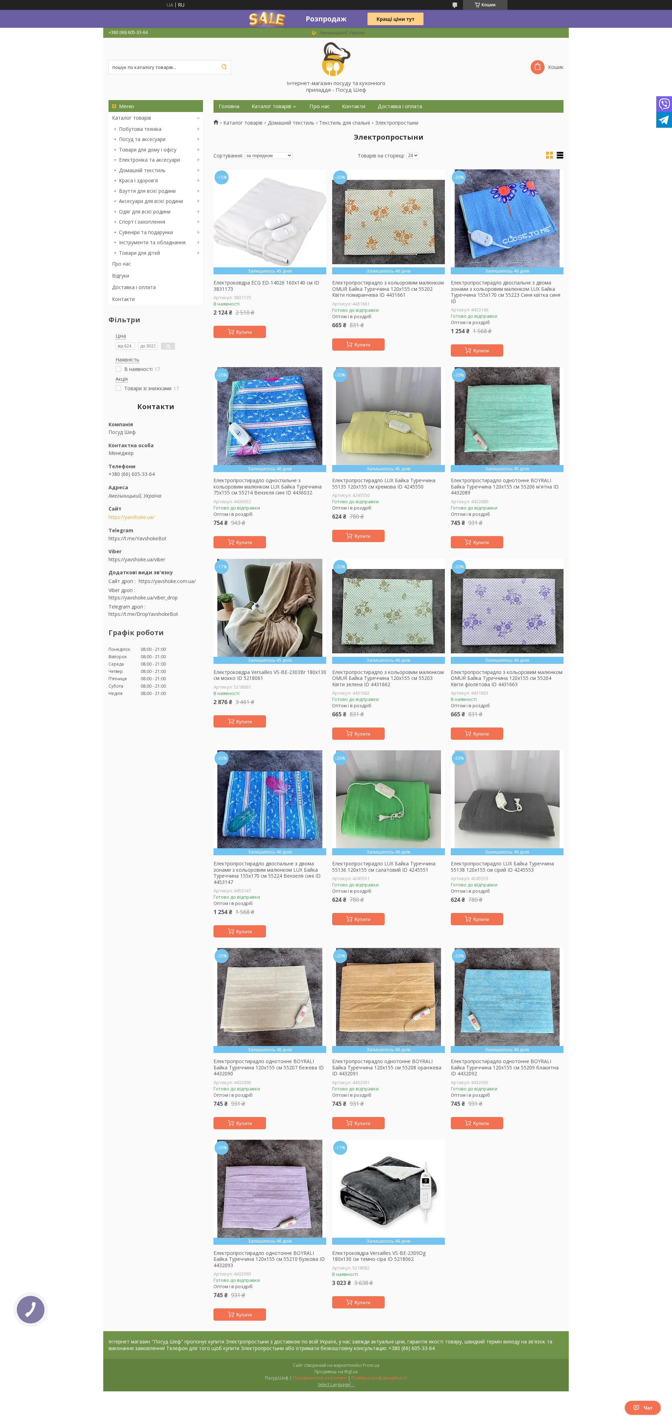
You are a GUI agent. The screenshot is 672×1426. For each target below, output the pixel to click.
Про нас (121, 263)
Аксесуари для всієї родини (151, 201)
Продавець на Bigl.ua (336, 1372)
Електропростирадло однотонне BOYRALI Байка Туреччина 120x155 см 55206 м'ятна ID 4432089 (505, 486)
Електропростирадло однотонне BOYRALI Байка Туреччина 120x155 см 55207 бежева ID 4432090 (269, 1067)
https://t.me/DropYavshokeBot (143, 614)
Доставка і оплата (134, 287)
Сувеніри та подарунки (146, 232)
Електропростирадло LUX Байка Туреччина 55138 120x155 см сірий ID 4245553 (502, 866)
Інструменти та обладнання (152, 242)
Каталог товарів (131, 117)
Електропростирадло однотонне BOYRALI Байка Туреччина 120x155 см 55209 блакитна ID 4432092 (505, 1067)
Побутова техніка (140, 129)
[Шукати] (224, 67)
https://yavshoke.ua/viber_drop (143, 597)
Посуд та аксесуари (142, 139)
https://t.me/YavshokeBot (137, 538)
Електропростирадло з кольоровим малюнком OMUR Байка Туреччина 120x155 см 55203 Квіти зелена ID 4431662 (388, 678)
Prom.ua (371, 1365)
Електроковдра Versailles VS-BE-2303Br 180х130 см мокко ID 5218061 (270, 675)
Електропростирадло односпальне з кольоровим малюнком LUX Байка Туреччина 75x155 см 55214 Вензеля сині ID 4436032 (268, 486)
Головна (229, 106)
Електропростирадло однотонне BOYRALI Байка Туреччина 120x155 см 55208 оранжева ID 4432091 (386, 1067)
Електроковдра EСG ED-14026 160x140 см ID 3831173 (266, 286)
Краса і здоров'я (138, 180)
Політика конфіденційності (379, 1378)
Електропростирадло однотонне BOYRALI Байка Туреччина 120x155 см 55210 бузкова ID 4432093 (269, 1259)
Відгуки (120, 275)
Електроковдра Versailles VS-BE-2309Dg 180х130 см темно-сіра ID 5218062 (379, 1256)
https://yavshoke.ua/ (131, 517)
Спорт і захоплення (142, 221)
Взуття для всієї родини (147, 191)
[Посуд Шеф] (336, 58)
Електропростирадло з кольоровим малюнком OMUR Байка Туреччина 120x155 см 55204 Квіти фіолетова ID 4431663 (506, 678)
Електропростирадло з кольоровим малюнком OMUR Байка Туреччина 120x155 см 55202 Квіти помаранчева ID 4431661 (388, 289)
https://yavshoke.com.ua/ (167, 581)
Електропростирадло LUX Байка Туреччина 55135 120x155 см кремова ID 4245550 (383, 483)
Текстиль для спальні (344, 123)
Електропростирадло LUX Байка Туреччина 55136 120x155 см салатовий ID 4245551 (383, 866)
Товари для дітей (139, 253)
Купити (244, 332)
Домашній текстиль (142, 170)
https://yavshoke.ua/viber (136, 559)
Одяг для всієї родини (144, 211)
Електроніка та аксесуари (149, 159)
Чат (648, 1408)
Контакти (123, 299)
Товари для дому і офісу (147, 149)
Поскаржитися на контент (320, 1378)
